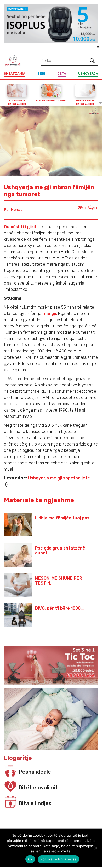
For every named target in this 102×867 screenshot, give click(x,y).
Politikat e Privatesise (58, 859)
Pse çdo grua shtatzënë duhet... (60, 551)
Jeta (62, 74)
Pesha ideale (35, 772)
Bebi (41, 74)
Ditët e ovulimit (38, 787)
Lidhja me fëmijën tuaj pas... (64, 518)
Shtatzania (14, 74)
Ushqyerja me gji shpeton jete (59, 478)
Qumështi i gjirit (20, 226)
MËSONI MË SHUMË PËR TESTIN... (58, 581)
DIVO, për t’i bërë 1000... (59, 608)
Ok (30, 859)
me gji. (50, 313)
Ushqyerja (88, 74)
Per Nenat (13, 209)
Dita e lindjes (35, 803)
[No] (95, 848)
